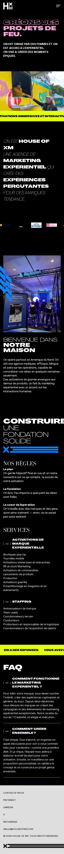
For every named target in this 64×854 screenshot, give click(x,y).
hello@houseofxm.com (18, 829)
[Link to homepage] (7, 6)
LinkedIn (8, 807)
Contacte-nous (13, 793)
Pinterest (9, 800)
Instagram (10, 822)
